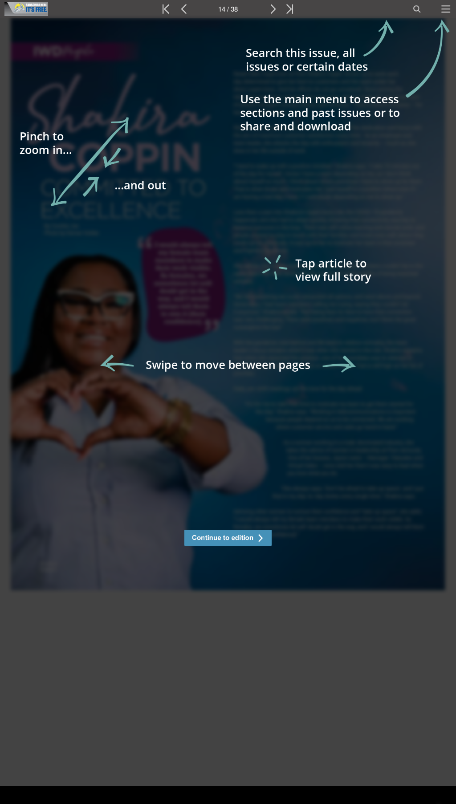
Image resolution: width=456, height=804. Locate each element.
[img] (228, 411)
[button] (228, 539)
